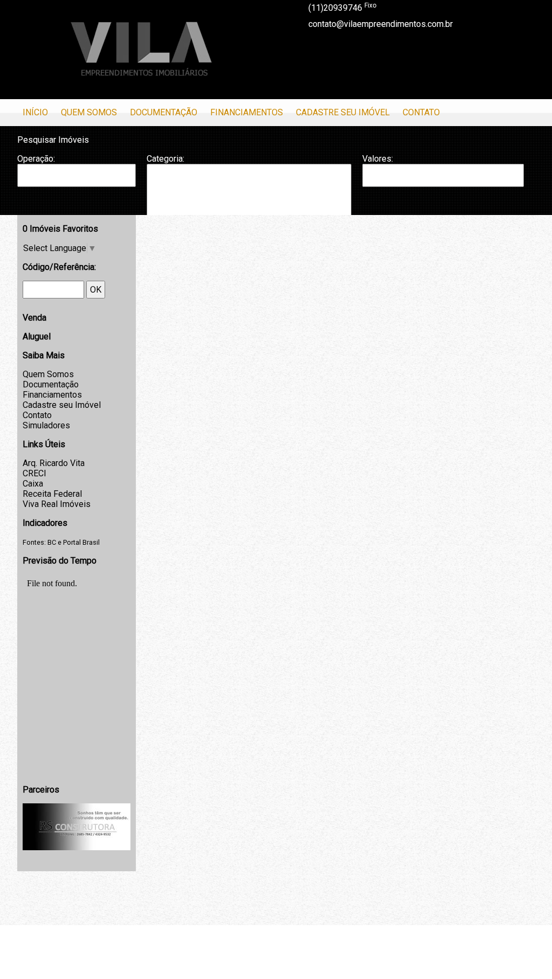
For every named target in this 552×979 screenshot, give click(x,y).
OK (95, 289)
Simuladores (46, 425)
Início (35, 112)
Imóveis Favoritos (60, 229)
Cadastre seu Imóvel (343, 112)
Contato (421, 112)
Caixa (33, 483)
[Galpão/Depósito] (249, 208)
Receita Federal (52, 494)
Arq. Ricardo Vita (54, 463)
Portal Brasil (81, 542)
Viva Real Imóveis (57, 504)
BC (51, 542)
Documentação (163, 112)
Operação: (36, 159)
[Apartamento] (249, 175)
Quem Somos (89, 112)
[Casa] (249, 185)
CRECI (34, 473)
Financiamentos (246, 112)
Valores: (377, 159)
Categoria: (165, 159)
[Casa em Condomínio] (249, 196)
